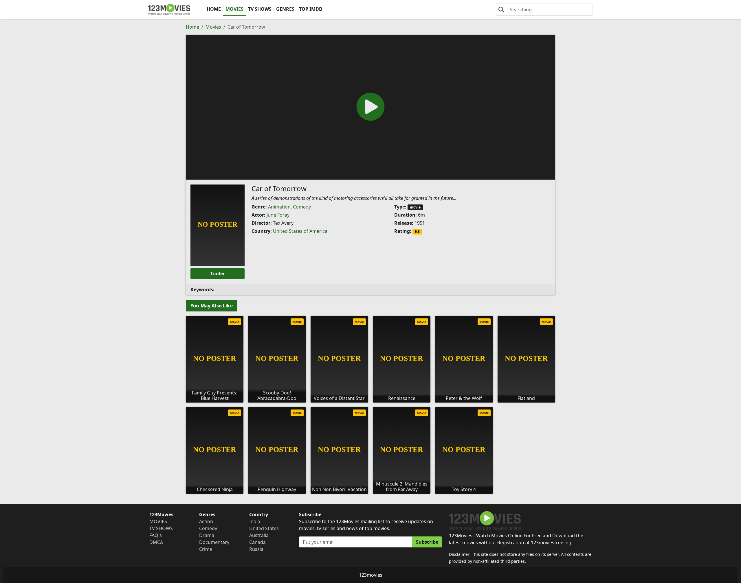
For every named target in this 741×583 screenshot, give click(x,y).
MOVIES (234, 9)
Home (192, 27)
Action (206, 521)
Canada (257, 542)
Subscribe (427, 542)
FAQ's (155, 535)
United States (264, 528)
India (254, 521)
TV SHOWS (260, 9)
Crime (205, 549)
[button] (370, 107)
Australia (259, 535)
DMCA (156, 542)
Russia (256, 549)
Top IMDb (310, 9)
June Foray (278, 215)
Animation (279, 207)
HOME (214, 9)
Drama (206, 535)
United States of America (300, 231)
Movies (213, 27)
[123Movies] (169, 9)
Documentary (214, 542)
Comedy (302, 207)
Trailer (217, 273)
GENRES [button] (285, 9)
